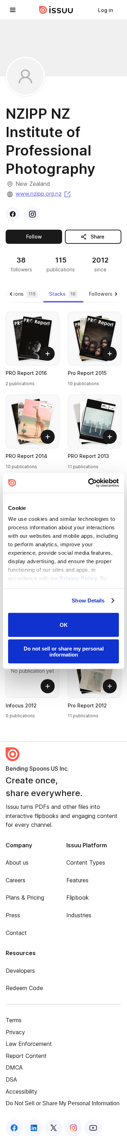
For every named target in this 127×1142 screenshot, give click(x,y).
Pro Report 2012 (87, 705)
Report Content (26, 1055)
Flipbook (77, 897)
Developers (20, 970)
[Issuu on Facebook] (14, 1127)
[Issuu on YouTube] (93, 1127)
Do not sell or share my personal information (64, 652)
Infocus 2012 (21, 705)
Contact (16, 932)
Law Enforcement (29, 1043)
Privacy (15, 1032)
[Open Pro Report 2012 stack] (94, 670)
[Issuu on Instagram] (73, 1127)
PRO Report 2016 (26, 373)
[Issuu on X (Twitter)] (53, 1127)
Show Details (88, 601)
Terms (14, 1020)
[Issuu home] (56, 10)
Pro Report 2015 (87, 373)
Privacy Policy (78, 578)
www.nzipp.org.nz (44, 193)
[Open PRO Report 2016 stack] (32, 338)
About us (17, 862)
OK (64, 625)
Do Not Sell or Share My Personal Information (63, 1103)
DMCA (14, 1067)
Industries (78, 915)
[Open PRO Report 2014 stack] (32, 421)
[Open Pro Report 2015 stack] (94, 338)
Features (77, 880)
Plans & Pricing (25, 897)
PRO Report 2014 (26, 456)
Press (13, 915)
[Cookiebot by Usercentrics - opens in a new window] (89, 483)
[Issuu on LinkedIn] (33, 1127)
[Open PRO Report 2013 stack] (94, 421)
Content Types (85, 862)
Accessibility (21, 1091)
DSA (11, 1079)
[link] (105, 10)
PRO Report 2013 (88, 456)
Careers (15, 880)
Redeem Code (24, 987)
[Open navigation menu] (13, 10)
